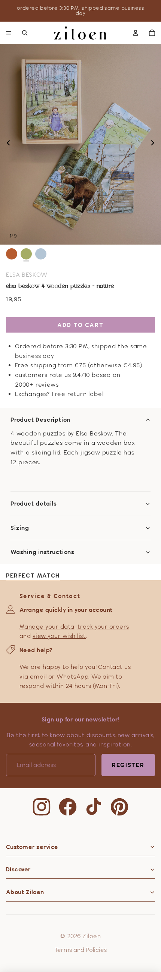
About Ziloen (25, 892)
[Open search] (24, 33)
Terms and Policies (81, 949)
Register (128, 764)
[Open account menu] (135, 33)
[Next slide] (155, 144)
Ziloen (91, 936)
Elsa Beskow (26, 274)
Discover (18, 869)
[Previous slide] (6, 144)
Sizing (19, 528)
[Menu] (8, 32)
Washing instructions (42, 552)
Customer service (32, 846)
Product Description (40, 420)
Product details (33, 504)
